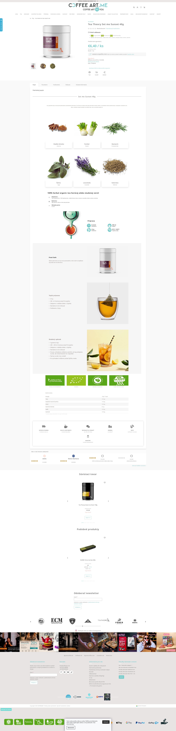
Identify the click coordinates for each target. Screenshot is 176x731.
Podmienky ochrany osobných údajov (99, 670)
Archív (121, 677)
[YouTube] (68, 672)
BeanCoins (109, 655)
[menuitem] (16, 14)
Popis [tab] (34, 85)
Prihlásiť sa (77, 607)
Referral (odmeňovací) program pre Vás (100, 684)
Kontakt (91, 672)
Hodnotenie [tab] (56, 85)
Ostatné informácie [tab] (81, 85)
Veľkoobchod (92, 674)
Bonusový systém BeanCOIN (97, 682)
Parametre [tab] (45, 85)
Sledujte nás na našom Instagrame (89, 631)
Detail (87, 517)
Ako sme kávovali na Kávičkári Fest (127, 667)
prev (67, 501)
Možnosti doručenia (93, 61)
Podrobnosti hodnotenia (113, 28)
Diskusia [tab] (68, 85)
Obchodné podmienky (95, 668)
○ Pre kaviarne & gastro (95, 686)
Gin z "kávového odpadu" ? (125, 665)
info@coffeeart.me (65, 666)
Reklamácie (92, 680)
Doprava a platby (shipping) (96, 676)
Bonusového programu (104, 68)
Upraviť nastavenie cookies (63, 706)
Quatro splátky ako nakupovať (97, 666)
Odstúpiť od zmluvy (6, 709)
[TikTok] (71, 672)
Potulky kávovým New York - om (127, 673)
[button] (145, 622)
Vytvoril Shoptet (142, 705)
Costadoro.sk (100, 655)
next (108, 501)
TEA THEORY (91, 21)
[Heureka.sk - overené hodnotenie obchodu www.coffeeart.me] (68, 697)
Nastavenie (71, 727)
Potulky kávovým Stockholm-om (127, 671)
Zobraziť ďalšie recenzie (138, 465)
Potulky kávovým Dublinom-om (127, 669)
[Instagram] (64, 672)
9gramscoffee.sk (68, 655)
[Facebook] (61, 672)
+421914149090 (64, 667)
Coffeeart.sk (78, 655)
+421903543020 (64, 669)
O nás (90, 678)
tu (73, 724)
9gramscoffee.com (89, 655)
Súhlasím (106, 722)
